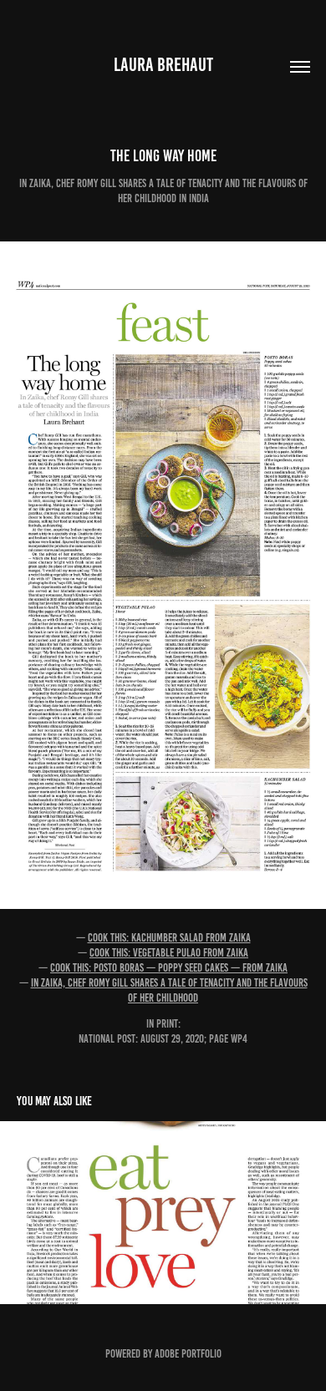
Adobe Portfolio (188, 1354)
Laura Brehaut (163, 64)
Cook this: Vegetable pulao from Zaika (168, 953)
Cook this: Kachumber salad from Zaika (169, 938)
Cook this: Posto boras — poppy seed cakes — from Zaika (169, 968)
